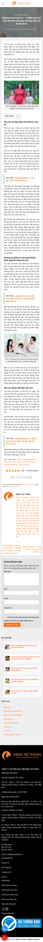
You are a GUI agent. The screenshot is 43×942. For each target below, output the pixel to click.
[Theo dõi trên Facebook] (3, 909)
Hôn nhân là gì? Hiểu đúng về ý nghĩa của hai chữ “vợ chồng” (24, 680)
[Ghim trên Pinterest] (27, 477)
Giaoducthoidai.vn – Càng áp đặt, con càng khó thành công (32, 549)
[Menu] (3, 3)
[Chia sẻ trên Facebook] (16, 477)
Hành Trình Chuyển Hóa (13, 711)
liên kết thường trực (12, 486)
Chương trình (6, 872)
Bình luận (7, 571)
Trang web (7, 608)
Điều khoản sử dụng (9, 885)
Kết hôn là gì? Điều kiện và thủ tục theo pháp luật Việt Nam (24, 646)
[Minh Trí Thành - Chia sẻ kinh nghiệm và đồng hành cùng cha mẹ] (21, 3)
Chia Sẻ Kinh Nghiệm (21, 15)
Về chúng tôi (6, 867)
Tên (6, 589)
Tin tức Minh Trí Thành (12, 735)
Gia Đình (7, 707)
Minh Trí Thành (32, 29)
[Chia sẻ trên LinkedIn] (30, 477)
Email (6, 598)
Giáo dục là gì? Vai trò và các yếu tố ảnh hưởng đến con (24, 669)
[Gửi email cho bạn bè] (23, 477)
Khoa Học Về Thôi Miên (13, 715)
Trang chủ (5, 863)
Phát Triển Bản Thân (11, 723)
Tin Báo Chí (8, 727)
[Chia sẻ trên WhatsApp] (12, 477)
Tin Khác (7, 731)
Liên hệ (4, 877)
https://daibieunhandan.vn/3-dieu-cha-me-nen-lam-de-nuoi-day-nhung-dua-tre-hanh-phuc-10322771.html (21, 462)
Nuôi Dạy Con (9, 719)
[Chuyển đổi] (41, 727)
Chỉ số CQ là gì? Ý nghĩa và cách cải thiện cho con (24, 692)
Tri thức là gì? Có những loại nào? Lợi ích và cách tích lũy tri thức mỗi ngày (25, 658)
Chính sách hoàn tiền (9, 890)
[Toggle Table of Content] (16, 116)
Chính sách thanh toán (10, 895)
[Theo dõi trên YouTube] (7, 909)
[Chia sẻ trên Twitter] (19, 477)
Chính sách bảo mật (9, 899)
